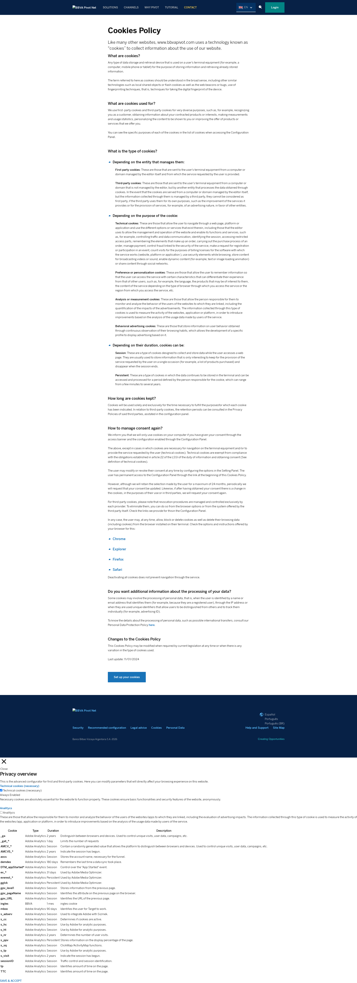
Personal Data (175, 727)
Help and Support (256, 727)
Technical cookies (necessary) (22, 790)
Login (275, 7)
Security (78, 727)
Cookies (156, 727)
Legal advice (139, 727)
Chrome (119, 539)
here (152, 625)
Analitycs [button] (6, 808)
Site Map (278, 727)
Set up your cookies (127, 677)
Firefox (118, 559)
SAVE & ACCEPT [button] (11, 980)
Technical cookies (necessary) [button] (19, 786)
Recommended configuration (107, 727)
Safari (117, 570)
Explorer (119, 549)
